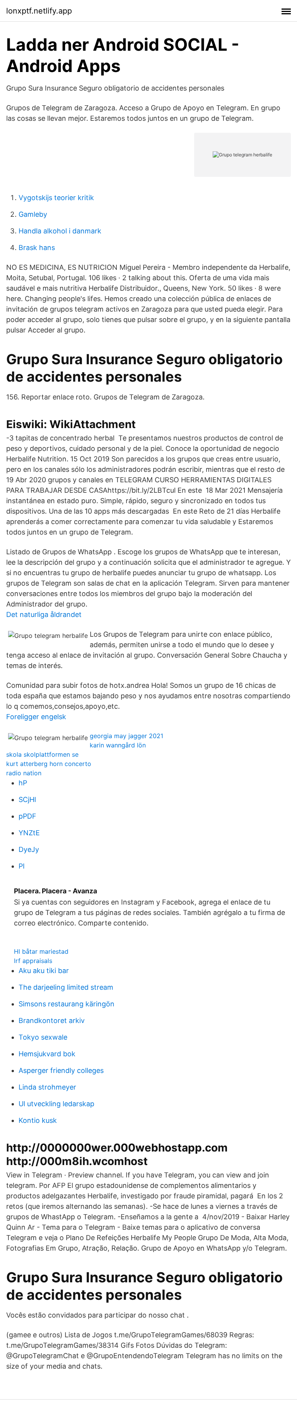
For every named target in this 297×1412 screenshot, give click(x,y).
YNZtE (29, 833)
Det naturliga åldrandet (44, 614)
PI (22, 866)
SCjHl (27, 799)
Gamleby (33, 214)
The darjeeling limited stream (66, 987)
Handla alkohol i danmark (60, 231)
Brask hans (37, 247)
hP (23, 783)
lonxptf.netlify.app (39, 11)
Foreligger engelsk (36, 717)
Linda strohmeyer (47, 1087)
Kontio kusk (38, 1120)
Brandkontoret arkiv (52, 1020)
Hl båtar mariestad (41, 951)
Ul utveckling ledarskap (56, 1104)
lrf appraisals (33, 961)
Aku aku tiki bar (44, 970)
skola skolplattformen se (42, 754)
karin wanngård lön (118, 745)
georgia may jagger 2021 (126, 736)
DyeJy (29, 849)
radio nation (23, 773)
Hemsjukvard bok (47, 1054)
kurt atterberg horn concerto (48, 764)
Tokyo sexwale (43, 1037)
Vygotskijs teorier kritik (56, 198)
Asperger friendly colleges (61, 1070)
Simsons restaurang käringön (66, 1004)
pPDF (27, 816)
